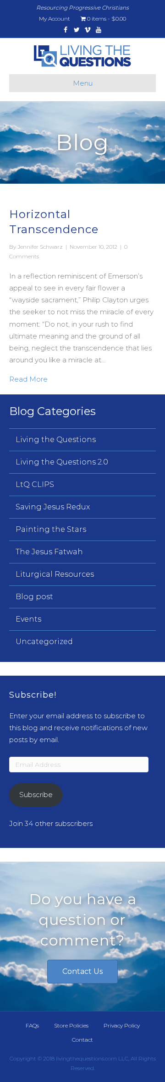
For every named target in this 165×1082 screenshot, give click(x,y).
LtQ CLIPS (35, 484)
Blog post (34, 596)
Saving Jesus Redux (53, 507)
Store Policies (71, 1025)
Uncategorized (44, 641)
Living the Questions (56, 439)
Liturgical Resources (55, 574)
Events (28, 619)
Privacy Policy (122, 1025)
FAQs (32, 1025)
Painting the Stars (51, 529)
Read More (28, 378)
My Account (54, 18)
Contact (82, 1039)
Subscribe (36, 794)
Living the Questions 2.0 (62, 462)
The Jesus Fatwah (49, 551)
